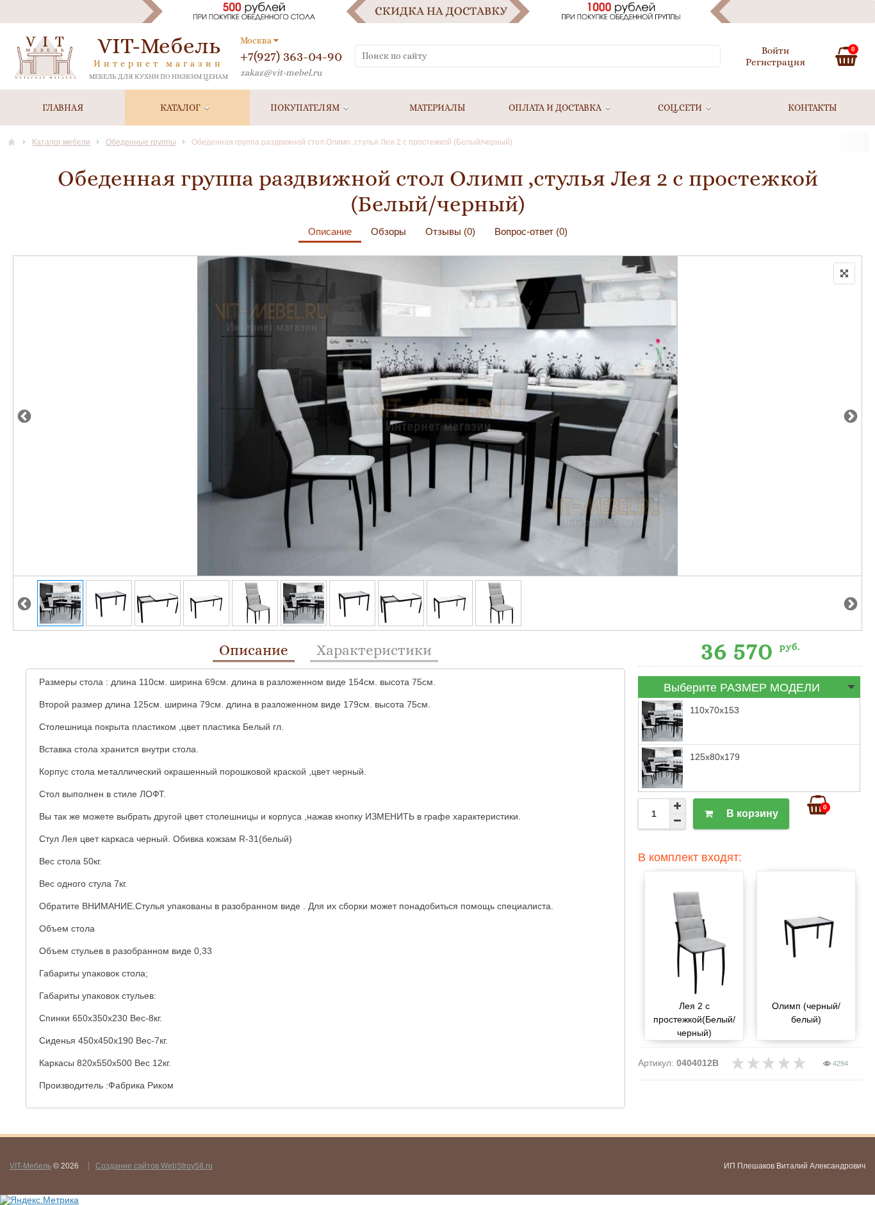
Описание (330, 231)
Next (851, 415)
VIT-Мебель (30, 1165)
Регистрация (775, 62)
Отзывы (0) (450, 231)
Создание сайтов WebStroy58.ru (154, 1165)
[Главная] (11, 142)
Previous (24, 415)
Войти (775, 50)
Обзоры (388, 231)
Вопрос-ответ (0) (531, 231)
